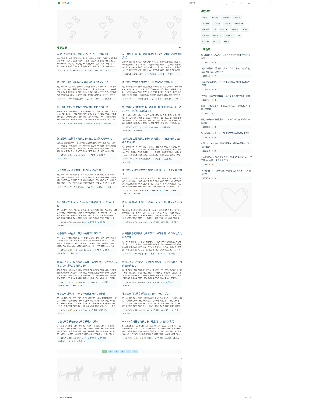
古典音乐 (165, 190)
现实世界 (216, 42)
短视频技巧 (138, 130)
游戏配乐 (102, 155)
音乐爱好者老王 (85, 250)
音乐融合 (137, 194)
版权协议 (215, 17)
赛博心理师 (144, 99)
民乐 (152, 254)
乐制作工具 (217, 35)
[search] (223, 3)
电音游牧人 (145, 222)
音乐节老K (143, 254)
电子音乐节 (158, 159)
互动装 (244, 30)
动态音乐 (62, 341)
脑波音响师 (79, 99)
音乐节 (108, 70)
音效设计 (171, 282)
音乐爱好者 (145, 310)
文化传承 (175, 310)
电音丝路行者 (145, 159)
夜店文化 (99, 70)
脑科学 (98, 99)
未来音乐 (205, 30)
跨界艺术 (99, 123)
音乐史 (162, 74)
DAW (74, 285)
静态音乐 (72, 341)
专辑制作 (234, 30)
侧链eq (204, 17)
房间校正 (216, 24)
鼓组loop (205, 24)
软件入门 (62, 313)
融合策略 (172, 254)
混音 (80, 285)
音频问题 (226, 17)
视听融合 (108, 123)
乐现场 (226, 42)
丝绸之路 (168, 159)
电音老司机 (154, 127)
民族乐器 (165, 222)
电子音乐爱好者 (80, 222)
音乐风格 (127, 194)
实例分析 (205, 42)
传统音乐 (165, 310)
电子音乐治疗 (156, 99)
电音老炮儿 (80, 187)
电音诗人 (79, 123)
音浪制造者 (79, 70)
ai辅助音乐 (239, 24)
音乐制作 (62, 225)
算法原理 (223, 30)
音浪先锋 (143, 74)
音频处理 (127, 285)
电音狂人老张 (80, 155)
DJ (78, 253)
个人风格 (227, 24)
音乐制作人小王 (80, 338)
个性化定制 (230, 35)
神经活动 (107, 99)
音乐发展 (62, 253)
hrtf (239, 35)
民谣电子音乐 (93, 282)
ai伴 (214, 30)
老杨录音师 (81, 282)
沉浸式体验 (63, 158)
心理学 (176, 99)
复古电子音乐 (159, 282)
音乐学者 (145, 191)
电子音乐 (90, 70)
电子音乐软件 (64, 285)
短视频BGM (166, 127)
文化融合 (127, 162)
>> (135, 352)
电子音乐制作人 (147, 338)
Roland (176, 338)
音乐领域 (205, 35)
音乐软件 (102, 222)
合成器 (170, 74)
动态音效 (237, 17)
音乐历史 (100, 187)
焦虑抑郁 (168, 99)
